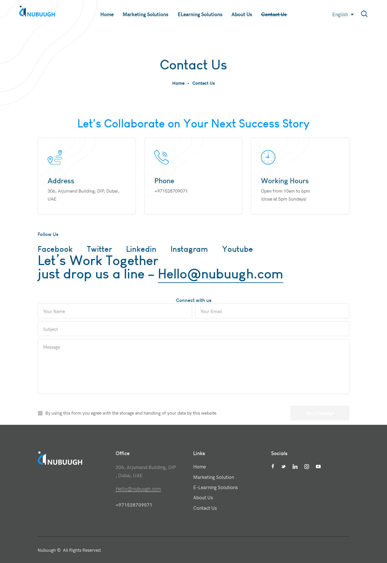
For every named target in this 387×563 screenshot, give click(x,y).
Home (178, 83)
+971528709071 (171, 190)
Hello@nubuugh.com (220, 273)
